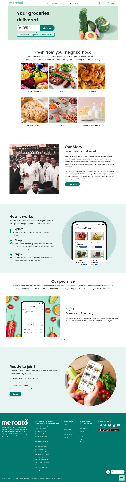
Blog (81, 439)
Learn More (72, 184)
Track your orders (84, 428)
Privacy (81, 433)
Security (82, 441)
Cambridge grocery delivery (42, 441)
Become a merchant (50, 3)
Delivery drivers (67, 429)
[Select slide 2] (61, 339)
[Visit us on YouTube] (118, 425)
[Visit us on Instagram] (114, 425)
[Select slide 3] (64, 339)
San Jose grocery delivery (41, 464)
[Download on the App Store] (103, 430)
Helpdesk (82, 431)
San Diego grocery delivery (41, 459)
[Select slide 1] (59, 339)
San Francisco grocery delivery (42, 462)
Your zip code (26, 26)
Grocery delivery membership (87, 426)
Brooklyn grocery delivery (41, 436)
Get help (74, 3)
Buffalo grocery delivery (41, 439)
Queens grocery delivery (41, 457)
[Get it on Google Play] (114, 430)
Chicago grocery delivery (41, 444)
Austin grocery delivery (40, 428)
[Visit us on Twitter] (105, 425)
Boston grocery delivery (41, 431)
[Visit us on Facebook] (100, 425)
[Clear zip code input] (38, 28)
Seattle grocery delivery (41, 467)
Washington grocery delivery (42, 470)
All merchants (67, 424)
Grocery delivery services (70, 432)
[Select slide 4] (67, 339)
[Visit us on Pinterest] (109, 425)
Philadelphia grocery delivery (42, 454)
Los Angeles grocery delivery (42, 449)
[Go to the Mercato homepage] (16, 3)
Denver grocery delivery (41, 446)
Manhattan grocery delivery (42, 452)
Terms (81, 436)
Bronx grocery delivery (40, 433)
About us (64, 3)
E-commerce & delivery (69, 427)
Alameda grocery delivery (41, 426)
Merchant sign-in (68, 434)
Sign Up (15, 394)
